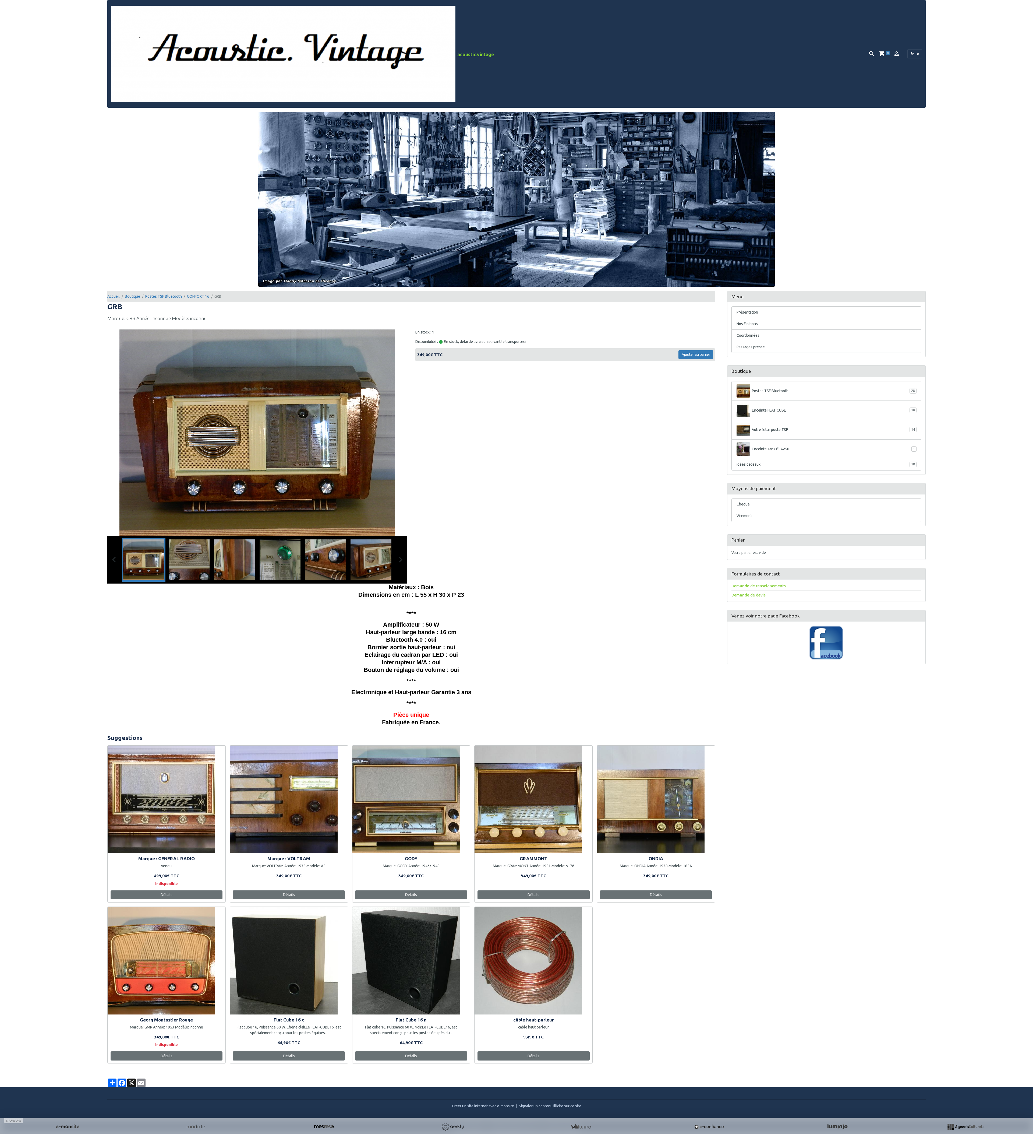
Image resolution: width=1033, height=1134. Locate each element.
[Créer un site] (67, 1127)
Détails (166, 895)
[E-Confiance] (709, 1127)
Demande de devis (748, 595)
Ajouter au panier (696, 354)
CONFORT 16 (198, 296)
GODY (411, 858)
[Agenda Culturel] (966, 1127)
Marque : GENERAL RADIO (166, 858)
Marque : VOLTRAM (288, 858)
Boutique (132, 296)
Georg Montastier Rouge (166, 1019)
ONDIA (656, 858)
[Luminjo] (837, 1127)
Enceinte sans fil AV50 (833, 449)
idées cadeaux (826, 464)
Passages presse (751, 347)
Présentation (747, 312)
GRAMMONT (533, 858)
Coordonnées (748, 335)
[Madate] (196, 1127)
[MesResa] (324, 1127)
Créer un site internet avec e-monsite (483, 1106)
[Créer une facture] (581, 1127)
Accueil (113, 296)
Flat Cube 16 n (411, 1019)
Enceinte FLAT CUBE (833, 410)
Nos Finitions (747, 324)
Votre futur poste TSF (833, 429)
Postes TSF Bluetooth (163, 296)
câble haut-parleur (533, 1019)
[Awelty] (452, 1127)
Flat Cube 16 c (289, 1019)
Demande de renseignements (758, 586)
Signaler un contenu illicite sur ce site (550, 1106)
